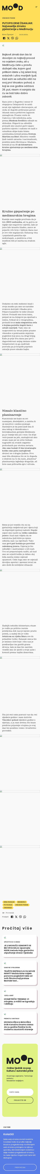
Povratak (8, 913)
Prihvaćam (20, 1167)
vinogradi (8, 908)
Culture (6, 1127)
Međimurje (22, 902)
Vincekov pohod (21, 905)
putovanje (8, 905)
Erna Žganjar (9, 902)
